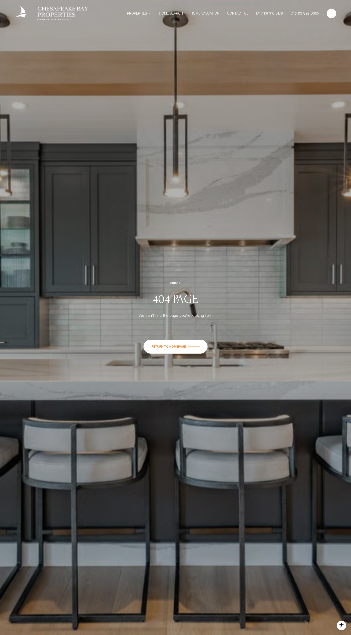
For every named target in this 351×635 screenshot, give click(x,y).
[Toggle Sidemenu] (331, 13)
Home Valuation (205, 13)
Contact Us (238, 13)
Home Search (171, 13)
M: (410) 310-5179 (269, 13)
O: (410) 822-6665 (305, 13)
